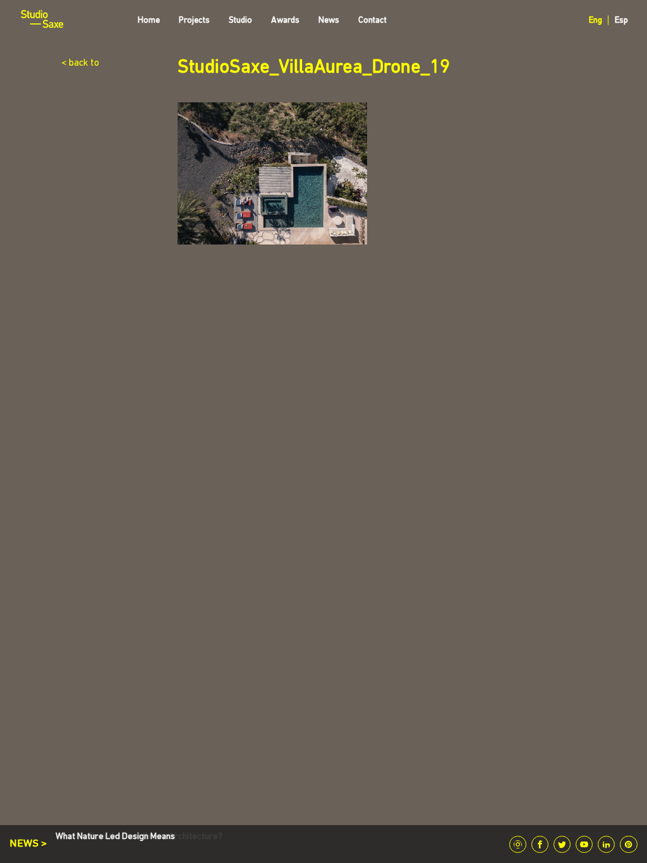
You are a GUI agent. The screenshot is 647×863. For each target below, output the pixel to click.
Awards (285, 20)
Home (149, 20)
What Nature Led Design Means (115, 837)
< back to (80, 63)
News (328, 20)
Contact (372, 20)
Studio (240, 20)
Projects (194, 20)
